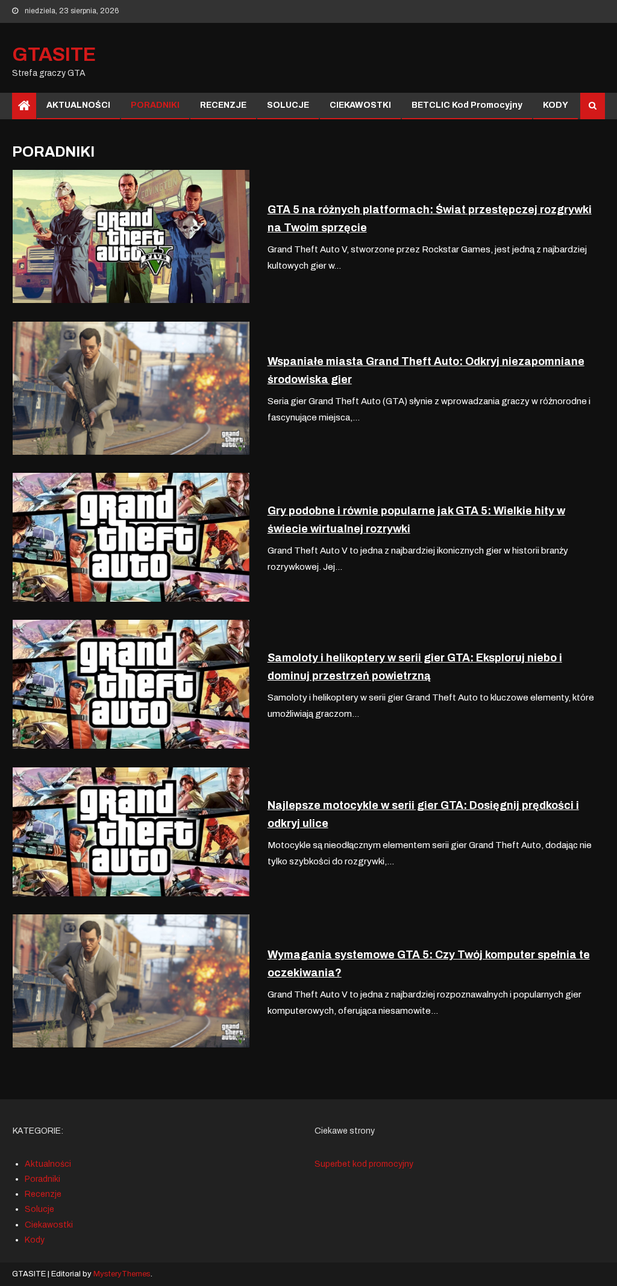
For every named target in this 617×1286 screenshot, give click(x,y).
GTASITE (54, 54)
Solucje (39, 1209)
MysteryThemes (122, 1274)
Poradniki (42, 1179)
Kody (35, 1239)
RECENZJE (223, 105)
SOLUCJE (288, 105)
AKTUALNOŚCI (78, 105)
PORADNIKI (155, 105)
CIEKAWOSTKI (360, 105)
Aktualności (48, 1164)
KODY (555, 105)
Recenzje (43, 1194)
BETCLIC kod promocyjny (467, 105)
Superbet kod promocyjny (364, 1164)
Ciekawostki (49, 1224)
